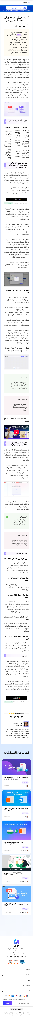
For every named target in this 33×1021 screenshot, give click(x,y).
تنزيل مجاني (16, 199)
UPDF (25, 3)
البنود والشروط (23, 1013)
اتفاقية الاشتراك (16, 1013)
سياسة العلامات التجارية (16, 1015)
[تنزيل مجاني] (16, 199)
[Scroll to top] (30, 1018)
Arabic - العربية (17, 1009)
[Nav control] (2, 3)
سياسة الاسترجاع (5, 1013)
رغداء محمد (27, 24)
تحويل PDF (25, 782)
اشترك (7, 1003)
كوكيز (11, 1013)
